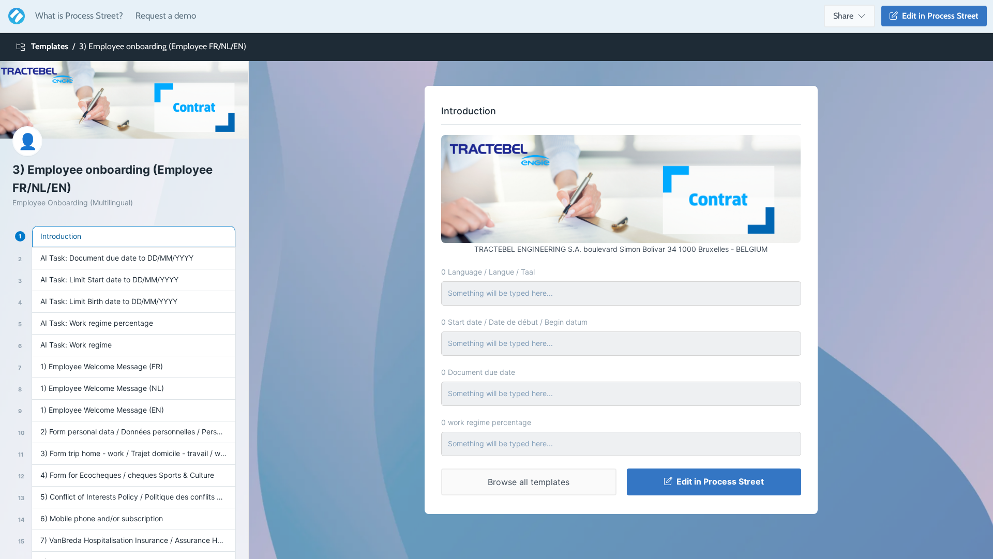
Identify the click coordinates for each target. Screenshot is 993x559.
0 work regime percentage (486, 422)
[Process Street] (14, 16)
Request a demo (166, 15)
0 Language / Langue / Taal (488, 271)
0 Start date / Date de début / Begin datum (514, 322)
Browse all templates (528, 482)
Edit (938, 16)
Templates (49, 46)
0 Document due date (478, 372)
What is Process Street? (79, 15)
